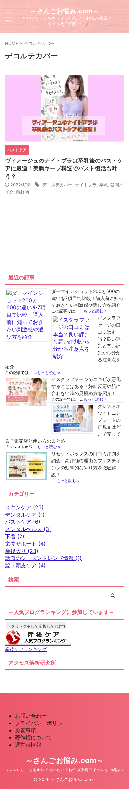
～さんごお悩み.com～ (64, 11)
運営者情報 (28, 744)
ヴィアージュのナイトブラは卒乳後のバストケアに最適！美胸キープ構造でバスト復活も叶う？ (64, 168)
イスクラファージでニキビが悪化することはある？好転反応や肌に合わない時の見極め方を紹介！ (86, 386)
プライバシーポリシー (41, 723)
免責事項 (25, 730)
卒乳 (103, 184)
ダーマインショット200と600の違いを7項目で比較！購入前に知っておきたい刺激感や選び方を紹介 (87, 298)
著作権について (33, 737)
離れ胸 (22, 191)
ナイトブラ (86, 184)
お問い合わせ (31, 715)
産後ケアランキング (26, 649)
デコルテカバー (57, 184)
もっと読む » (94, 310)
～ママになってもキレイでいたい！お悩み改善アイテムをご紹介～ (64, 769)
